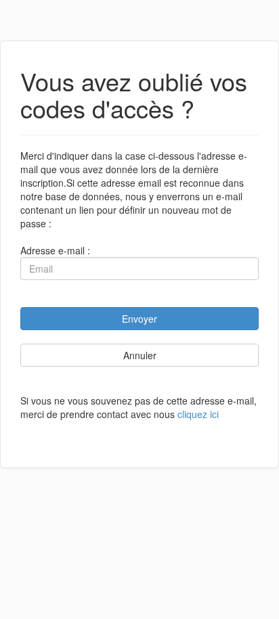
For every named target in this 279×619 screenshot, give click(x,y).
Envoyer (139, 318)
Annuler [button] (139, 355)
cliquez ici (198, 414)
